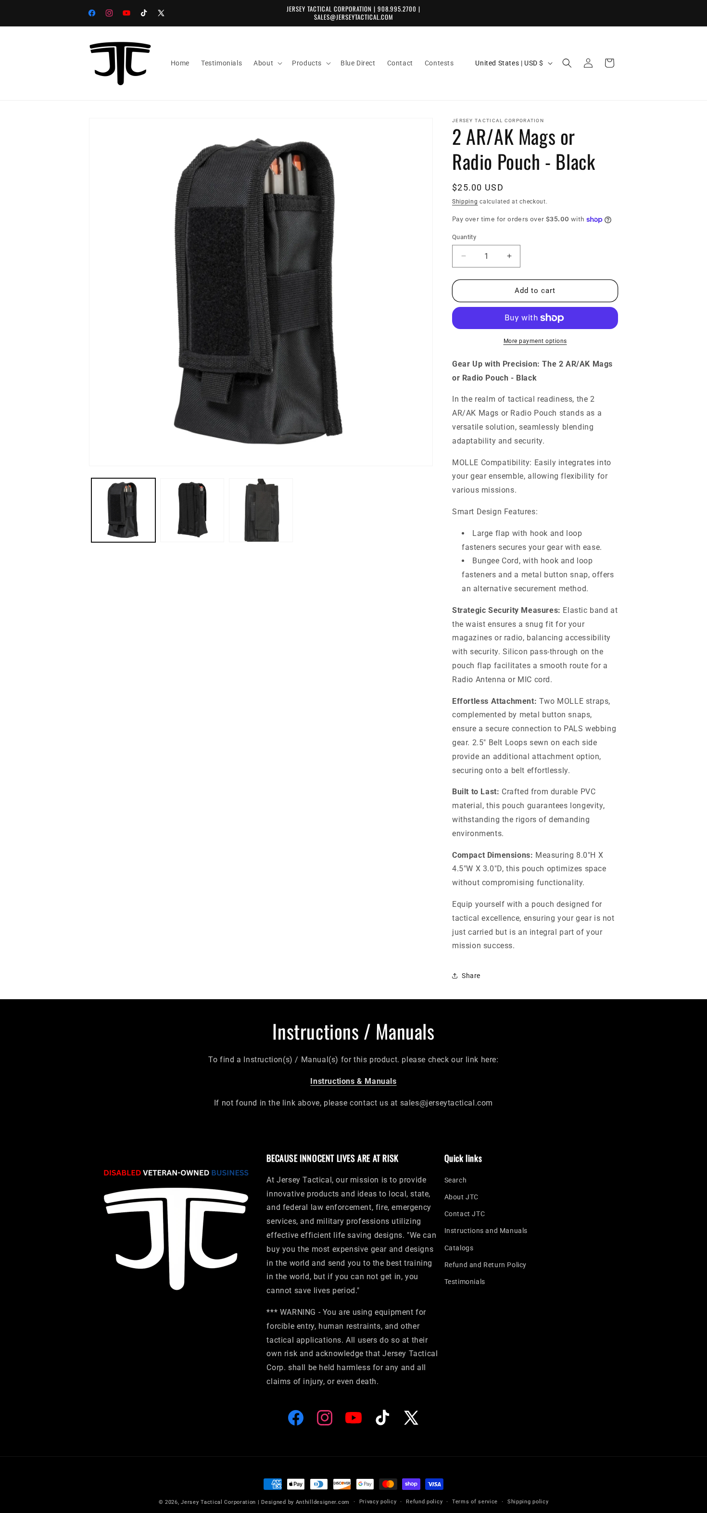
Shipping (465, 201)
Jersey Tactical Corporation (218, 1502)
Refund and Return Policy (485, 1265)
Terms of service (475, 1502)
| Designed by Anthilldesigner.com (304, 1502)
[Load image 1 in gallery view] (123, 510)
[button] (267, 63)
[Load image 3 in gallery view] (261, 510)
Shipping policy (528, 1502)
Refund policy (424, 1502)
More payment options (535, 341)
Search (455, 1180)
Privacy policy (378, 1502)
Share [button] (471, 975)
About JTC (461, 1197)
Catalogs (459, 1248)
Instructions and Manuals (486, 1231)
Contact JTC (464, 1214)
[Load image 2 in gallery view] (192, 510)
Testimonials (464, 1281)
